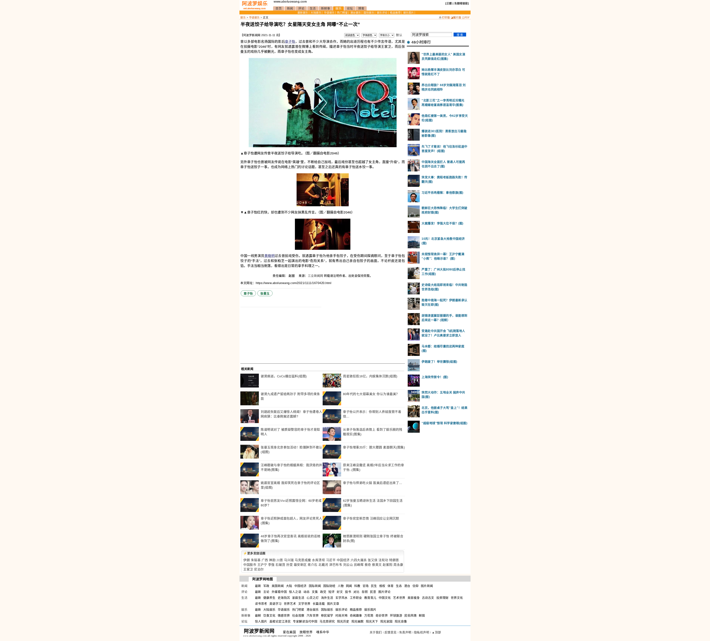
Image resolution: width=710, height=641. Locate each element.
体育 (391, 585)
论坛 (350, 8)
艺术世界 (399, 597)
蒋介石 (312, 565)
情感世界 (284, 615)
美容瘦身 (414, 597)
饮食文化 (269, 615)
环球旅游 (396, 615)
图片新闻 (427, 585)
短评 (331, 591)
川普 (280, 560)
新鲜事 (325, 8)
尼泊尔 (259, 569)
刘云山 (348, 565)
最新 (258, 585)
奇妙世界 (382, 615)
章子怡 (290, 42)
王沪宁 (262, 565)
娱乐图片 (408, 12)
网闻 (349, 585)
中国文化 (385, 597)
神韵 (272, 560)
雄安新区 (300, 565)
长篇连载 (319, 603)
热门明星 (342, 12)
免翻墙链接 (461, 3)
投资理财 (442, 597)
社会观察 (298, 615)
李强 (271, 565)
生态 (399, 585)
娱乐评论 (382, 12)
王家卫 (248, 569)
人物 (341, 585)
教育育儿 (370, 597)
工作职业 (356, 597)
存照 (365, 591)
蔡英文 (377, 565)
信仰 (416, 585)
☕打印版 (444, 17)
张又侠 (373, 560)
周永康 (398, 565)
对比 (356, 591)
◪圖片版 (456, 17)
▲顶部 (436, 632)
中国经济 (343, 560)
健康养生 (269, 597)
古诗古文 (428, 597)
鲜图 (422, 615)
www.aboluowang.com (290, 1)
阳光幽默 (357, 621)
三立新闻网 (315, 275)
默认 (399, 35)
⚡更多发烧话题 (254, 553)
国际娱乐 (369, 12)
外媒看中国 (279, 591)
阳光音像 (401, 621)
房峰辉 (359, 565)
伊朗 (246, 560)
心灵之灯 (313, 597)
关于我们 (376, 632)
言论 (266, 591)
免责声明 (405, 632)
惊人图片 (261, 621)
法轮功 (383, 560)
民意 (373, 591)
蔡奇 (368, 565)
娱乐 (338, 8)
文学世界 (304, 603)
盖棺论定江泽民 (280, 621)
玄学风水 (341, 597)
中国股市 (249, 565)
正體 (449, 3)
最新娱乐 (302, 12)
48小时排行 (421, 42)
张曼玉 (265, 293)
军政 (266, 585)
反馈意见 (390, 632)
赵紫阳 (388, 565)
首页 (278, 8)
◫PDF (466, 17)
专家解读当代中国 (305, 621)
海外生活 (327, 597)
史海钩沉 (284, 597)
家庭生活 (298, 597)
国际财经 (329, 585)
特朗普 (394, 560)
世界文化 (457, 597)
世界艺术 (290, 603)
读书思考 (261, 603)
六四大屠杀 (359, 560)
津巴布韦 (335, 565)
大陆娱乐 (316, 12)
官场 (366, 585)
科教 (357, 585)
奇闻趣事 (356, 615)
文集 (315, 591)
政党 (323, 591)
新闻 (290, 8)
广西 (265, 560)
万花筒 (368, 615)
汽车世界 (313, 615)
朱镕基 (256, 560)
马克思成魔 (303, 560)
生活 (313, 8)
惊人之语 (295, 591)
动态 (306, 591)
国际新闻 (315, 585)
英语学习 (275, 603)
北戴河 (323, 565)
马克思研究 (327, 621)
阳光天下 (372, 621)
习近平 (331, 560)
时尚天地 (341, 615)
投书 (348, 591)
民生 (374, 585)
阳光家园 (386, 621)
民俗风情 (410, 615)
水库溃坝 (318, 560)
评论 (301, 8)
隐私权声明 (421, 632)
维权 (382, 585)
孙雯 (289, 565)
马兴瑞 (289, 560)
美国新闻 (278, 585)
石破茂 (280, 565)
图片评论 (384, 591)
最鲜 (258, 615)
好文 (340, 591)
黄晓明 (269, 256)
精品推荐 (395, 12)
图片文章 (333, 603)
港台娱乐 (355, 12)
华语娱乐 (329, 12)
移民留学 (327, 615)
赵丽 (292, 275)
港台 (407, 585)
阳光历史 (343, 621)
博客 (361, 8)
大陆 (289, 585)
